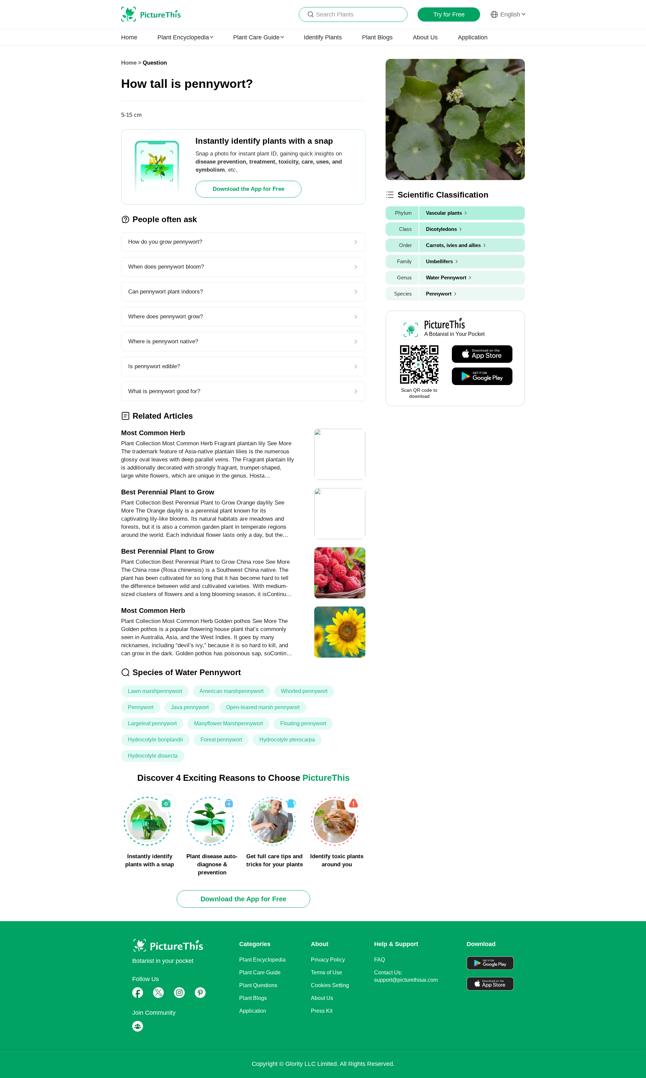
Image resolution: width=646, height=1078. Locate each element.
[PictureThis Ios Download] (482, 354)
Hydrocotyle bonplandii (155, 739)
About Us (425, 37)
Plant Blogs (377, 37)
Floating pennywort (303, 723)
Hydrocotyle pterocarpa (287, 739)
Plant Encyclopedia (262, 960)
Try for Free (449, 14)
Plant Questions (258, 985)
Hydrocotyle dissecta (153, 756)
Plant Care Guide (260, 972)
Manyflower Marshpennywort (228, 723)
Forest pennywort (221, 739)
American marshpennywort (231, 691)
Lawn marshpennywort (155, 691)
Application (473, 37)
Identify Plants (323, 37)
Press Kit (321, 1011)
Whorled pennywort (304, 691)
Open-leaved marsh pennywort (262, 707)
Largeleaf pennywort (152, 723)
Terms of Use (326, 972)
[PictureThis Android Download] (482, 377)
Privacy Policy (328, 960)
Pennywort (140, 707)
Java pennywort (190, 707)
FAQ (379, 960)
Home (129, 37)
